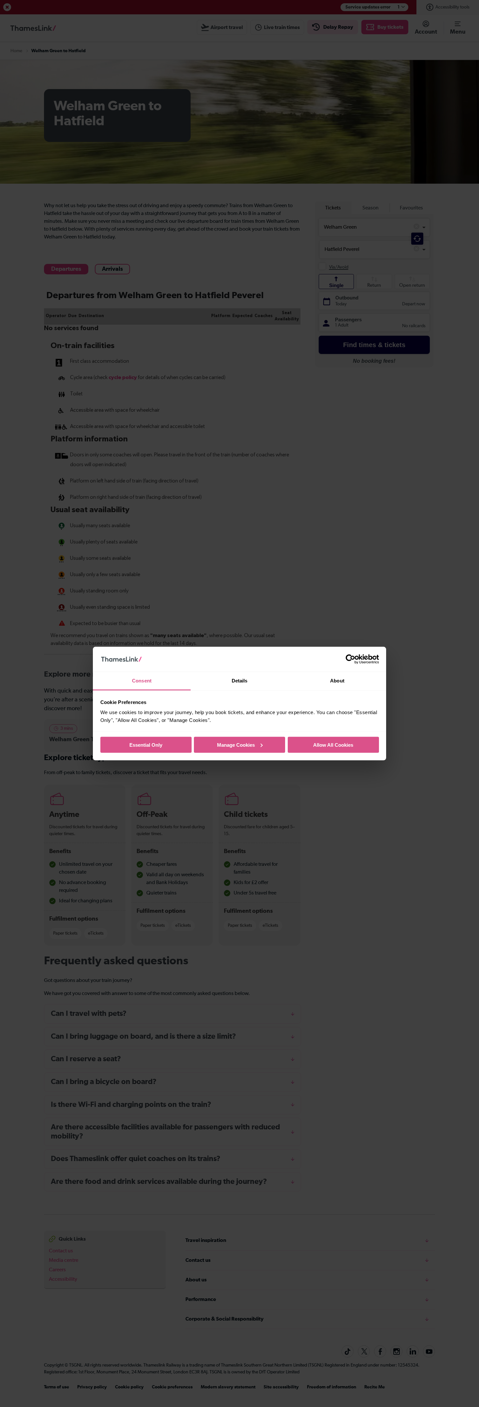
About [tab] (337, 680)
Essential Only (145, 744)
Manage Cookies (236, 744)
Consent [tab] (142, 680)
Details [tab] (240, 680)
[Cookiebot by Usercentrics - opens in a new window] (350, 659)
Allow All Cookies (333, 744)
